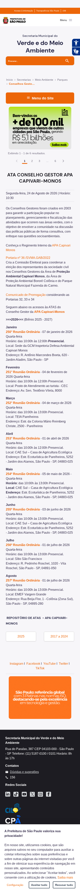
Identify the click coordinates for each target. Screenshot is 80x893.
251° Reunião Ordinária (23, 372)
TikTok (40, 668)
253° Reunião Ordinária (23, 438)
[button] (63, 161)
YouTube (49, 663)
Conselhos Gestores (22, 83)
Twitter (63, 663)
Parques (62, 79)
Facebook (33, 663)
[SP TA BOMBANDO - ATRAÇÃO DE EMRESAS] (40, 128)
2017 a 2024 (59, 636)
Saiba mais (65, 877)
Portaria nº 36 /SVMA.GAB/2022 (28, 257)
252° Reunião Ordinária (23, 403)
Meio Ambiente (44, 79)
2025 (20, 636)
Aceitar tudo (39, 884)
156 (64, 11)
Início (9, 79)
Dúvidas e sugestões (24, 772)
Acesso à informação (23, 11)
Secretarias (24, 79)
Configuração (15, 884)
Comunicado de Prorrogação (26, 294)
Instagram (16, 663)
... (47, 161)
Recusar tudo (64, 884)
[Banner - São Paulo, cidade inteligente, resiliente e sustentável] (40, 697)
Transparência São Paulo (47, 11)
